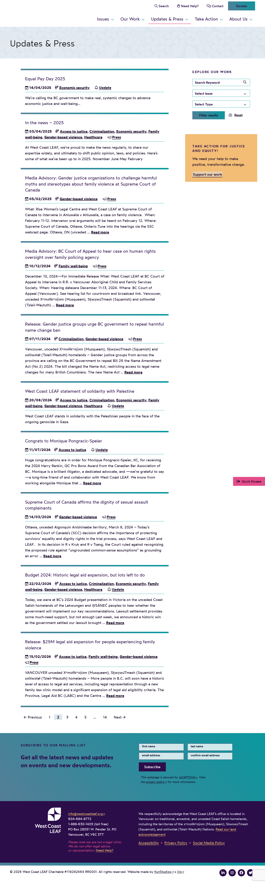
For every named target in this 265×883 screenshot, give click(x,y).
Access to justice (73, 131)
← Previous (33, 717)
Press (116, 137)
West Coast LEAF (37, 12)
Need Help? (190, 6)
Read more (100, 232)
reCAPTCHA (187, 777)
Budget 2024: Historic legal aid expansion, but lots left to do (85, 575)
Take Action (206, 19)
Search (164, 6)
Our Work (130, 19)
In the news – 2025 (44, 122)
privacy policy (155, 782)
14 (105, 717)
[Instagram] (232, 872)
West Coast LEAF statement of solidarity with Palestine (79, 391)
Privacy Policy (175, 843)
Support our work (207, 174)
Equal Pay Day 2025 (45, 78)
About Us (238, 19)
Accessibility (148, 843)
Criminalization (101, 131)
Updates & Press (167, 19)
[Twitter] (250, 872)
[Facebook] (241, 872)
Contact (218, 6)
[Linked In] (223, 872)
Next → (120, 717)
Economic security (74, 87)
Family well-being (73, 266)
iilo (179, 872)
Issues (103, 19)
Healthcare (93, 137)
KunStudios (162, 872)
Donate (241, 6)
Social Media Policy (209, 843)
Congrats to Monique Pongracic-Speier (63, 440)
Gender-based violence (63, 137)
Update (105, 87)
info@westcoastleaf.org (85, 814)
